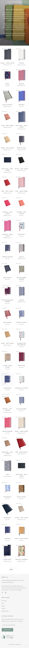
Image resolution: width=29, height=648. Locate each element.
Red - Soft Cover (7, 191)
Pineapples (7, 388)
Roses (8, 83)
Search (3, 608)
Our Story (4, 600)
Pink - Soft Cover (7, 125)
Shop (3, 606)
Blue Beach (7, 496)
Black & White (7, 104)
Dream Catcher (7, 256)
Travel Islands (21, 322)
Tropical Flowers (21, 559)
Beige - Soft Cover (7, 148)
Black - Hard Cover (7, 63)
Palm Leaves (7, 277)
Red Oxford (7, 322)
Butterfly (21, 234)
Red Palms (21, 365)
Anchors (7, 538)
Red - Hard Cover (21, 452)
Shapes (21, 300)
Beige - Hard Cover (21, 431)
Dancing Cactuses (21, 388)
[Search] (24, 2)
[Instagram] (5, 592)
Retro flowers (7, 431)
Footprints (7, 517)
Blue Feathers (21, 408)
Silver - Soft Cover (21, 517)
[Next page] (17, 568)
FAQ (3, 603)
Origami (21, 83)
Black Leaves (21, 496)
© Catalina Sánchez (14, 644)
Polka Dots (7, 559)
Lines (7, 474)
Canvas (21, 63)
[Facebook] (2, 592)
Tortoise (21, 104)
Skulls (21, 256)
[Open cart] (27, 2)
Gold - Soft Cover (7, 343)
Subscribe (7, 629)
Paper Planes (21, 148)
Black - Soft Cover (21, 168)
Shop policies (5, 611)
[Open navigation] (2, 2)
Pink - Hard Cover (21, 191)
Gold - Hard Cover (21, 538)
